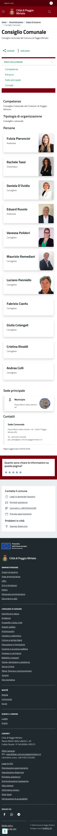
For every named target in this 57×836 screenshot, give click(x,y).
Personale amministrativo (13, 594)
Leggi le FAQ (7, 763)
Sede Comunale (16, 424)
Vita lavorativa (8, 679)
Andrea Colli (15, 368)
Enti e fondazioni (9, 585)
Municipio (19, 399)
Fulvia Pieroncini (18, 138)
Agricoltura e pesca (10, 613)
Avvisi (4, 703)
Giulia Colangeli (17, 325)
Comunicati (7, 699)
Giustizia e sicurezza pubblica (15, 649)
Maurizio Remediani (21, 256)
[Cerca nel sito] (49, 12)
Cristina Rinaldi (17, 346)
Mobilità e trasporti (10, 657)
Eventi (5, 723)
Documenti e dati (9, 598)
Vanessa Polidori (18, 233)
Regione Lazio (9, 3)
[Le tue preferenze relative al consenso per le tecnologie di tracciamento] (4, 831)
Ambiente (6, 618)
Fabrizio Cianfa (17, 304)
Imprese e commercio (11, 653)
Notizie (5, 694)
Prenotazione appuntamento (15, 768)
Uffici (4, 581)
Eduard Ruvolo (17, 209)
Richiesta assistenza (11, 776)
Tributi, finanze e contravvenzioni (17, 671)
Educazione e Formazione (13, 644)
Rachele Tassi (16, 162)
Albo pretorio (7, 785)
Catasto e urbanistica (11, 635)
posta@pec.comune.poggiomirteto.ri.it (23, 754)
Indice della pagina (13, 62)
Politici (5, 589)
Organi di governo (10, 572)
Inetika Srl (47, 828)
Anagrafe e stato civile (12, 622)
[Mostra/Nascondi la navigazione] (3, 11)
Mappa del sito (9, 829)
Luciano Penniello (19, 280)
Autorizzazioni (8, 631)
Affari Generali (8, 751)
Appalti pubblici (8, 627)
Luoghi (5, 718)
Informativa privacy (10, 790)
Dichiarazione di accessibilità (14, 798)
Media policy (7, 825)
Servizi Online (8, 666)
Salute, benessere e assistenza (16, 662)
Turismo (5, 675)
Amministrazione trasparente (15, 781)
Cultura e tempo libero (12, 640)
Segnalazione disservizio (13, 772)
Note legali (7, 794)
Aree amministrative (11, 576)
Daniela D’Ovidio (18, 186)
